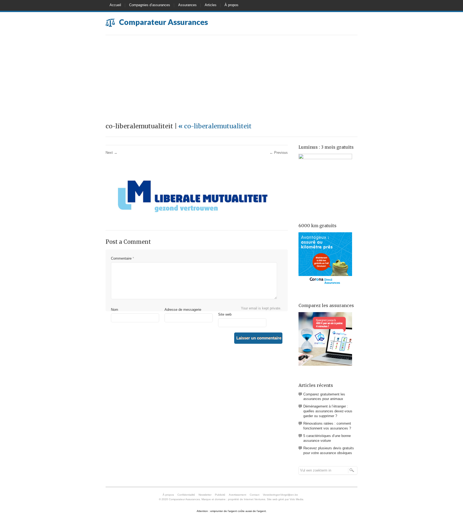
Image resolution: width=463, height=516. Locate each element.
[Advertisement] (231, 75)
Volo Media (296, 499)
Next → (111, 153)
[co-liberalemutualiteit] (191, 222)
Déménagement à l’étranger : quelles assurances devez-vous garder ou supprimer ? (327, 411)
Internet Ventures (254, 499)
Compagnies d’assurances (149, 5)
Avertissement (237, 494)
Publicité (220, 494)
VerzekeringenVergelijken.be (280, 494)
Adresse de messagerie (183, 310)
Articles (210, 5)
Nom (114, 310)
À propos (231, 5)
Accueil (115, 5)
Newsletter (205, 494)
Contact (254, 494)
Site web (225, 314)
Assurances (187, 5)
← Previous (279, 153)
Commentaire (122, 258)
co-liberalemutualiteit (215, 126)
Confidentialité (186, 494)
